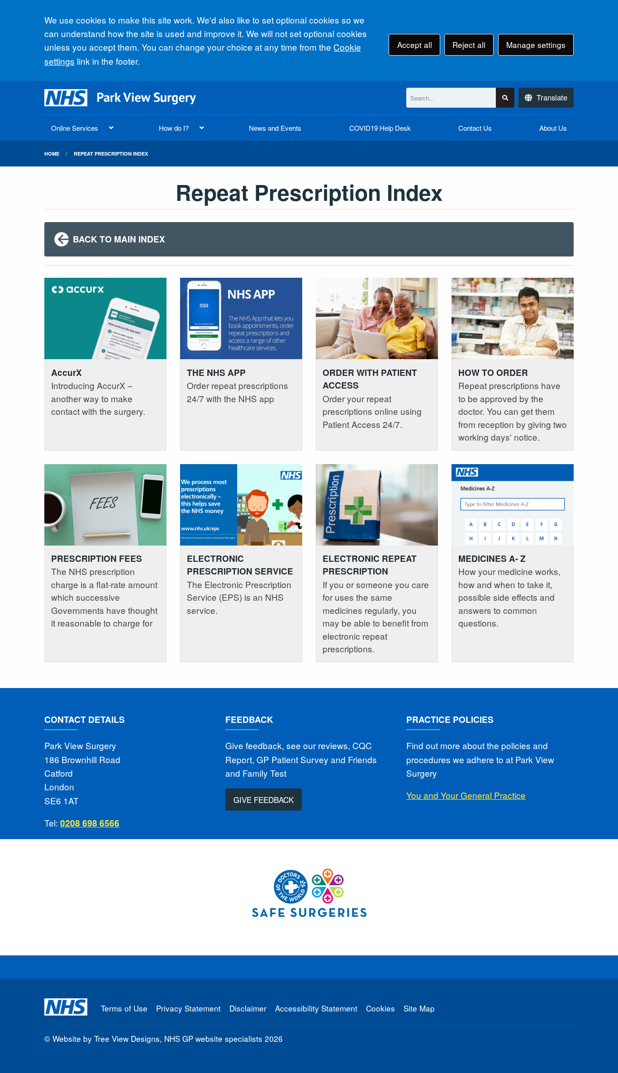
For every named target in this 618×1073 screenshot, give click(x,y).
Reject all (468, 44)
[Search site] (505, 98)
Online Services (74, 128)
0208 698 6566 (89, 823)
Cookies (380, 1008)
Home (51, 153)
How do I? (174, 128)
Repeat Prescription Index (111, 153)
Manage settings (536, 44)
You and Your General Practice (466, 795)
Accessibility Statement (316, 1008)
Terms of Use (124, 1008)
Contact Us (475, 128)
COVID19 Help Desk (380, 128)
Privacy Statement (188, 1008)
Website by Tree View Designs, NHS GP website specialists (157, 1038)
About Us (553, 128)
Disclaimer (247, 1008)
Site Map (419, 1008)
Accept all (414, 44)
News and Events (275, 128)
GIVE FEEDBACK (263, 799)
